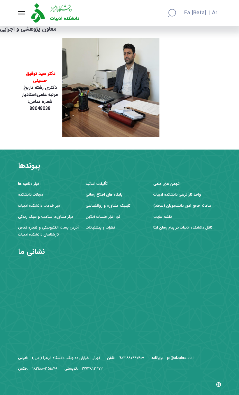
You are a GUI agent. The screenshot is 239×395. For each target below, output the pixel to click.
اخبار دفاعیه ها (29, 184)
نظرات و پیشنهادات (100, 227)
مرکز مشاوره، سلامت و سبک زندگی (45, 217)
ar (214, 13)
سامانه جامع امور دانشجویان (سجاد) (182, 206)
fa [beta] (195, 13)
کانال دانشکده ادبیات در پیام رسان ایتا (182, 227)
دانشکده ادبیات (65, 18)
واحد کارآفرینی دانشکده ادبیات (177, 195)
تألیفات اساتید (97, 184)
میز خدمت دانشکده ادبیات (39, 206)
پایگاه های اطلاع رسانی (104, 195)
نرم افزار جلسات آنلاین (103, 217)
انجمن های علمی (166, 184)
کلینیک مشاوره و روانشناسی (108, 206)
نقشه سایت (162, 217)
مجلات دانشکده (30, 195)
